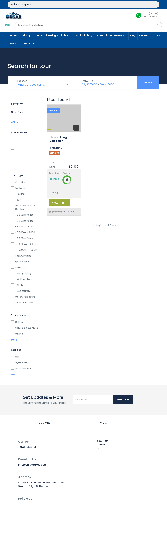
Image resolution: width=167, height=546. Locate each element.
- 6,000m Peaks (24, 238)
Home (13, 35)
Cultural (19, 322)
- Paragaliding (23, 273)
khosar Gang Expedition (58, 139)
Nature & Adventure (26, 328)
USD (7, 25)
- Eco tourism (23, 290)
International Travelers (110, 35)
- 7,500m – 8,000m (26, 232)
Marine (19, 333)
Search (148, 82)
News (13, 43)
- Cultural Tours (24, 279)
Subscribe (123, 399)
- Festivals (21, 267)
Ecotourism (21, 188)
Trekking (25, 35)
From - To (87, 81)
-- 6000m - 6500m (26, 244)
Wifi (17, 356)
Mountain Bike (23, 368)
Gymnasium (22, 362)
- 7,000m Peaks (24, 220)
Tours (156, 35)
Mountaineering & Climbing (53, 35)
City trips (20, 182)
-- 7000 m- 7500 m (26, 226)
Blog (133, 35)
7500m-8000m (24, 302)
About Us (29, 43)
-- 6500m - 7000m (26, 250)
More (14, 339)
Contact (144, 35)
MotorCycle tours (25, 296)
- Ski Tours (21, 285)
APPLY (14, 122)
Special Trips (22, 261)
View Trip (58, 203)
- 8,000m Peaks (24, 214)
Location (22, 81)
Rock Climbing (84, 35)
